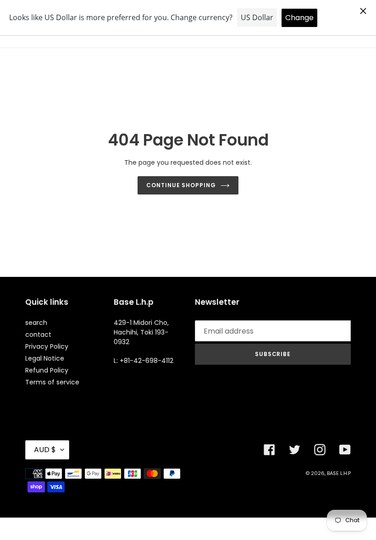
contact (38, 334)
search (36, 322)
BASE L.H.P (339, 473)
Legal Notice (44, 358)
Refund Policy (46, 370)
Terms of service (52, 382)
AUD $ (45, 449)
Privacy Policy (46, 346)
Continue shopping (181, 185)
